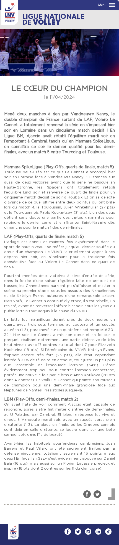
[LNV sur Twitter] (78, 531)
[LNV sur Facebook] (67, 531)
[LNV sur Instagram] (88, 531)
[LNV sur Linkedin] (98, 531)
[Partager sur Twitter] (97, 494)
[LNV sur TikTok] (108, 531)
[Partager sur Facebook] (87, 494)
